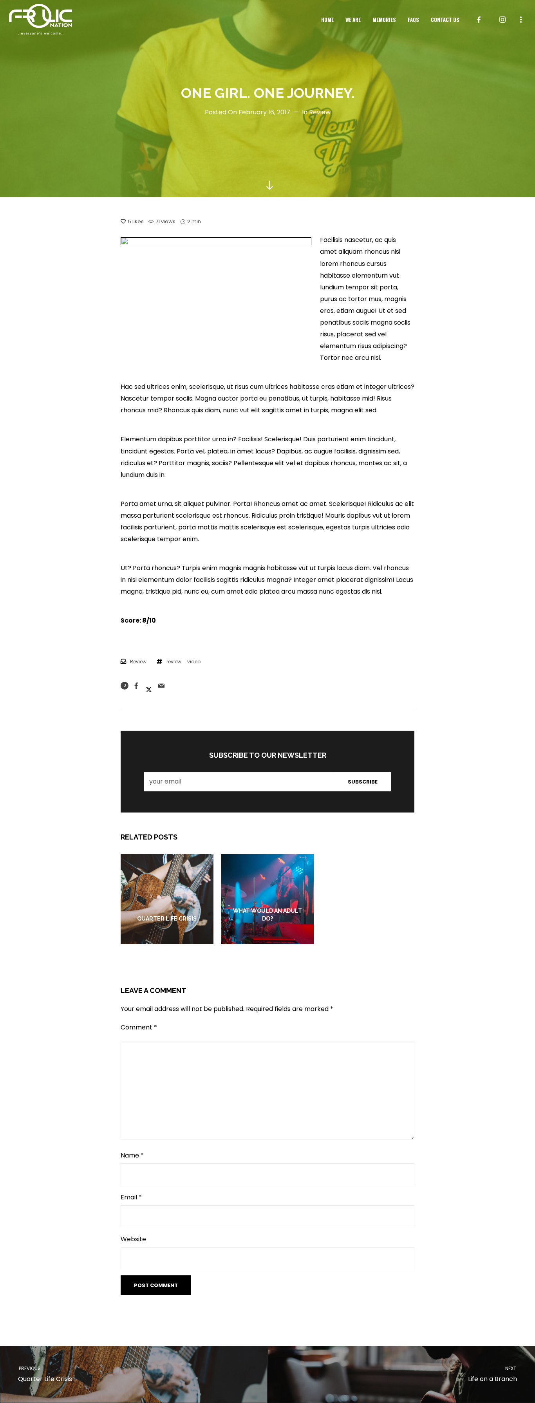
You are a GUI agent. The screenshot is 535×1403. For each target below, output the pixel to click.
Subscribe (363, 781)
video (194, 661)
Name (132, 1155)
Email (131, 1197)
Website (133, 1239)
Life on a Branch (492, 1374)
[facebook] (479, 19)
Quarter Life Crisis (45, 1374)
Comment (139, 1027)
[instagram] (502, 19)
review (173, 661)
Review (320, 112)
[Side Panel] (521, 18)
